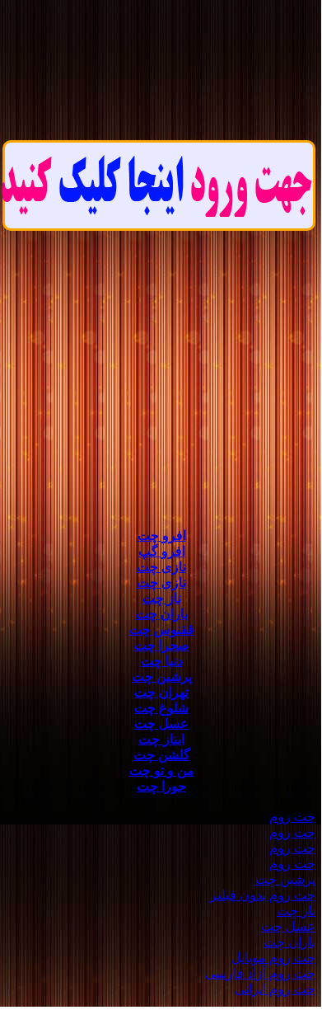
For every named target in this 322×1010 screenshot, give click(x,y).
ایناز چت (161, 739)
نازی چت (161, 567)
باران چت (162, 614)
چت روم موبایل (273, 958)
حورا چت (161, 786)
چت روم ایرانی (275, 989)
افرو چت (162, 535)
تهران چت (161, 692)
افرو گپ (161, 551)
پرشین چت (162, 676)
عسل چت (161, 723)
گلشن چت (161, 755)
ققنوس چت (161, 629)
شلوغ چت (161, 708)
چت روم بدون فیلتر (262, 895)
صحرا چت (161, 645)
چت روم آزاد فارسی (260, 973)
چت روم (292, 817)
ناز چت (161, 598)
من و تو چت (161, 770)
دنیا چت (162, 661)
